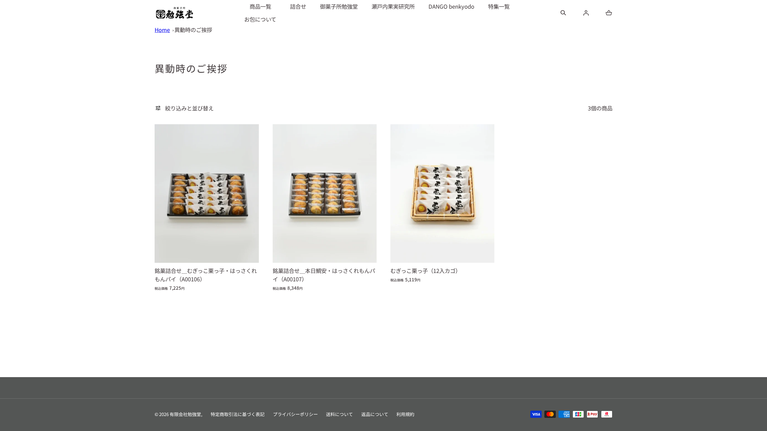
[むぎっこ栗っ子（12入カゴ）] (442, 193)
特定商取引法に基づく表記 (238, 414)
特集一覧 (499, 6)
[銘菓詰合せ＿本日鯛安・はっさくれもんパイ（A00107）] (325, 193)
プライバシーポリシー (295, 414)
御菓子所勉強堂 (339, 6)
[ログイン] (586, 12)
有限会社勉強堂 (185, 414)
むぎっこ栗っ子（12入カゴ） (425, 270)
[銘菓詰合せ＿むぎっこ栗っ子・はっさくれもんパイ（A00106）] (207, 193)
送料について (339, 414)
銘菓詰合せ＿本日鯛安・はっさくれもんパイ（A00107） (324, 275)
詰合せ (298, 6)
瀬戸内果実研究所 (393, 6)
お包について (260, 19)
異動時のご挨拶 (193, 30)
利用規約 (405, 414)
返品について (374, 414)
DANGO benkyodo (451, 6)
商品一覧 (260, 6)
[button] (563, 12)
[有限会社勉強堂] (174, 12)
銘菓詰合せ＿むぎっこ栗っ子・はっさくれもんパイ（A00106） (206, 275)
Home (162, 30)
